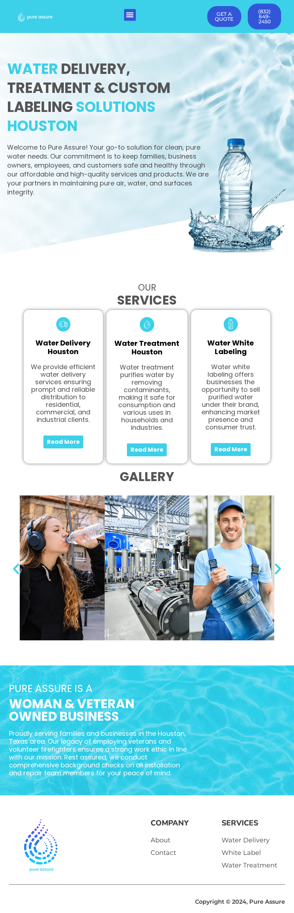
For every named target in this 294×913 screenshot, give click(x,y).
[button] (130, 15)
